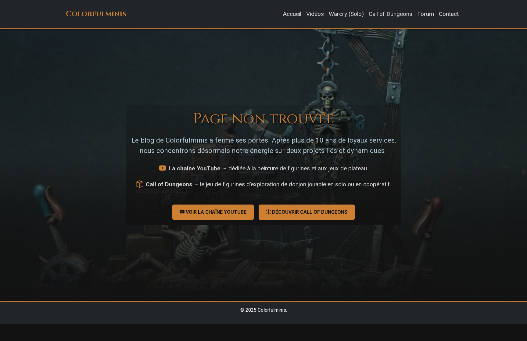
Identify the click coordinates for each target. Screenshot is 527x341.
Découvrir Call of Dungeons (309, 212)
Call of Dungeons (390, 13)
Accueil (292, 13)
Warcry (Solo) (346, 13)
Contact (449, 13)
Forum (425, 13)
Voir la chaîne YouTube (215, 212)
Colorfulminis (96, 14)
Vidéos (315, 13)
